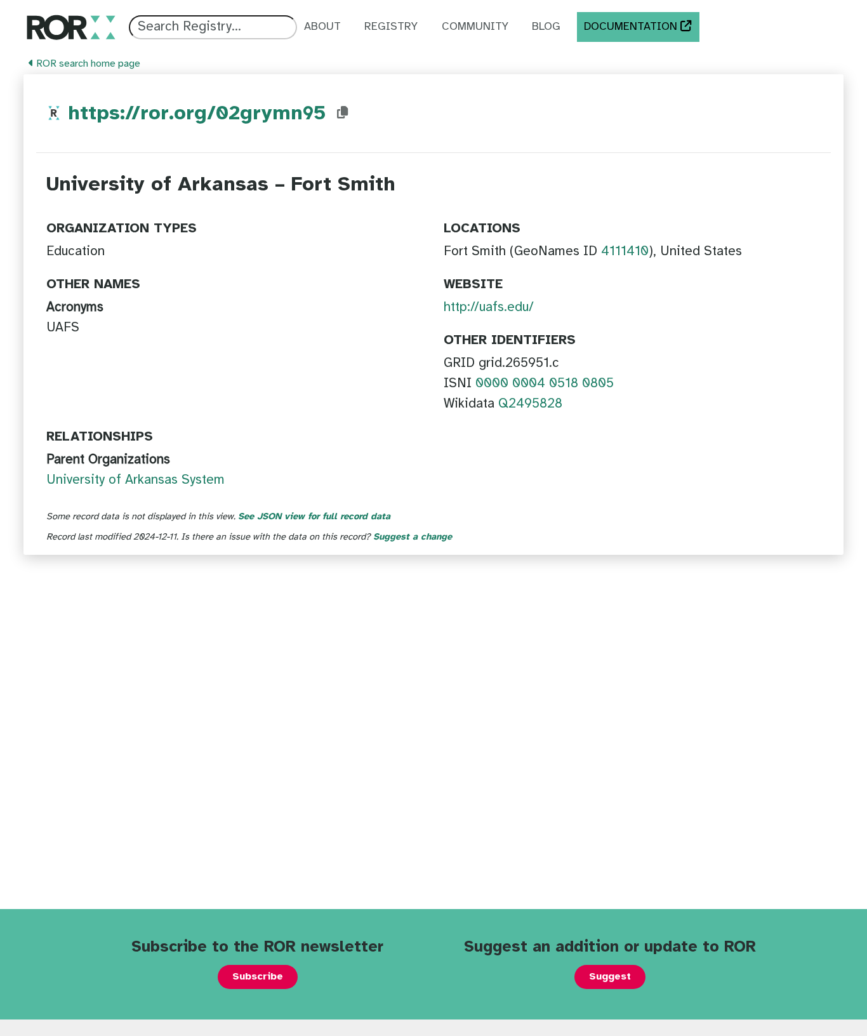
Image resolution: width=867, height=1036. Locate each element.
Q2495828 (530, 404)
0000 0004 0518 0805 (544, 383)
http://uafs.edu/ (489, 307)
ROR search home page (87, 63)
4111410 (625, 251)
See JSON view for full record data (314, 517)
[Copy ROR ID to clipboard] (342, 113)
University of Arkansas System (135, 480)
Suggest (610, 976)
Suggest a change (412, 537)
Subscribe (257, 976)
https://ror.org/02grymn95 (197, 113)
